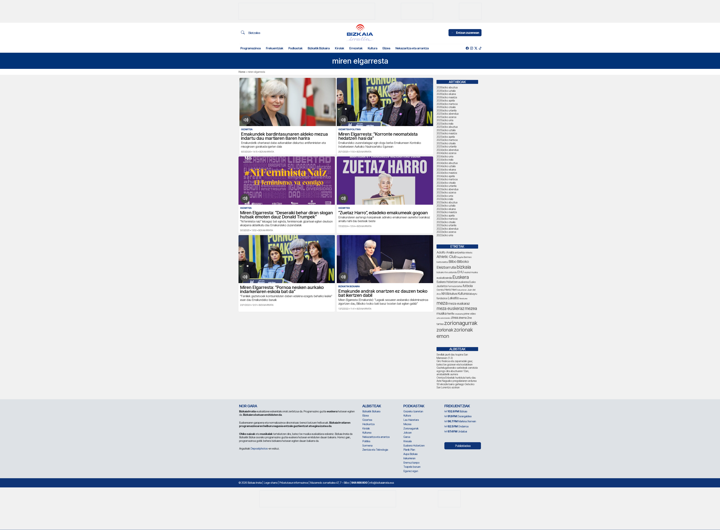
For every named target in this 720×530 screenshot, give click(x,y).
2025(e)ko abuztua (447, 126)
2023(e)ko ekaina (446, 208)
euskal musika (471, 272)
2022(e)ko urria (444, 235)
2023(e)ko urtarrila (446, 225)
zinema (462, 318)
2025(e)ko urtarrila (446, 146)
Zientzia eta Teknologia (375, 449)
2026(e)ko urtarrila (446, 110)
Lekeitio (453, 298)
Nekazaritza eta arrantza (412, 48)
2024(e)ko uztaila (445, 166)
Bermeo (468, 257)
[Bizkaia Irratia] (360, 32)
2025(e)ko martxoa (447, 139)
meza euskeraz (450, 308)
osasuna (459, 313)
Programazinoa (250, 48)
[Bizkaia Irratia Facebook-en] (467, 48)
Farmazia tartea (455, 286)
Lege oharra (270, 482)
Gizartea (367, 420)
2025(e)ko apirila (445, 136)
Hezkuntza (368, 424)
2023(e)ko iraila (444, 199)
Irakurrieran (462, 290)
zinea (454, 318)
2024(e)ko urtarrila (446, 185)
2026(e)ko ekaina (446, 93)
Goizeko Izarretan (413, 411)
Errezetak (355, 48)
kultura (453, 293)
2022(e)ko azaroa (446, 231)
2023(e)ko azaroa (446, 192)
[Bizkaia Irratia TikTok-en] (480, 48)
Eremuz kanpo (411, 462)
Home (241, 71)
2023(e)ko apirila (445, 215)
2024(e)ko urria (444, 156)
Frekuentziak (274, 48)
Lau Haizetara (411, 420)
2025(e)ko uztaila (445, 130)
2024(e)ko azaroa (446, 153)
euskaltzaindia (444, 278)
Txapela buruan (411, 466)
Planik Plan (409, 449)
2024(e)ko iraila (444, 159)
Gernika (440, 289)
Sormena (367, 445)
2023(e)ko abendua (447, 189)
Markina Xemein (462, 421)
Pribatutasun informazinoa (293, 482)
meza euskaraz (459, 303)
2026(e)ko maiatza (446, 97)
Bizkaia (457, 411)
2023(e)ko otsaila (445, 222)
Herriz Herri (451, 289)
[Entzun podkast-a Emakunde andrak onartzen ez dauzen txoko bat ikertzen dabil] (343, 277)
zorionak (444, 330)
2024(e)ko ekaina (446, 169)
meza (442, 303)
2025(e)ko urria (444, 120)
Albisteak (371, 406)
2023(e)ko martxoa (446, 218)
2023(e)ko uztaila (445, 205)
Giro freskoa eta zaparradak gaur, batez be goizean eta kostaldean (454, 362)
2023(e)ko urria (444, 195)
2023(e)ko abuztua (446, 202)
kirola (445, 293)
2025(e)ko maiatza (446, 133)
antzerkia (460, 252)
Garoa (406, 437)
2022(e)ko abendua (447, 228)
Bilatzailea (254, 33)
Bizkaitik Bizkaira (319, 48)
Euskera (460, 277)
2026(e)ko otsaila (445, 107)
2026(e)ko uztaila (445, 90)
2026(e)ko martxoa (447, 103)
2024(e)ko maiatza (446, 172)
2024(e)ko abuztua (447, 163)
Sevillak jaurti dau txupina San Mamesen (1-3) (452, 356)
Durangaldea (459, 416)
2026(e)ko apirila (445, 100)
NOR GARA (248, 406)
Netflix (450, 313)
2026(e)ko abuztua (447, 87)
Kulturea (463, 293)
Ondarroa (458, 426)
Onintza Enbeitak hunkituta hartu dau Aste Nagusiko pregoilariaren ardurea (456, 379)
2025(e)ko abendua (447, 113)
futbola (467, 286)
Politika (366, 441)
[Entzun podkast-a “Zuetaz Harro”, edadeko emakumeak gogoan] (343, 198)
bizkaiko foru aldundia (446, 272)
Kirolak (339, 48)
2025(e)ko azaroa (446, 117)
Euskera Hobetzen (447, 282)
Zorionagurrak (410, 428)
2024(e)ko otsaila (445, 182)
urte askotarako (443, 318)
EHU (460, 272)
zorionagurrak (460, 323)
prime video (470, 313)
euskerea (463, 281)
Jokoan (407, 432)
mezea (471, 308)
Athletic (468, 252)
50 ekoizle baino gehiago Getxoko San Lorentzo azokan (455, 386)
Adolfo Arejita (445, 252)
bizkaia (464, 267)
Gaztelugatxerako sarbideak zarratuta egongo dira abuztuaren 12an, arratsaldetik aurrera (457, 371)
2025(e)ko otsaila (445, 143)
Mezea (407, 424)
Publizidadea (462, 446)
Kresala (407, 441)
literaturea (463, 298)
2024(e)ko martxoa (447, 179)
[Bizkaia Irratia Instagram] (471, 48)
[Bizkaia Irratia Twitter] (475, 48)
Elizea (386, 48)
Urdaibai (457, 431)
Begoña (460, 257)
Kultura (372, 48)
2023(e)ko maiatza (446, 212)
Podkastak (295, 48)
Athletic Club (446, 256)
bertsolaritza (442, 262)
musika (441, 313)
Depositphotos (259, 448)
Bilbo (452, 261)
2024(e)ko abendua (447, 149)
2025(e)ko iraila (444, 123)
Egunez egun (410, 471)
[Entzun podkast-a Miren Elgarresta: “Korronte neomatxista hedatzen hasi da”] (343, 120)
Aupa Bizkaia (410, 454)
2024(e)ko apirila (445, 176)
